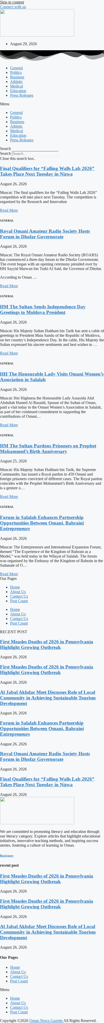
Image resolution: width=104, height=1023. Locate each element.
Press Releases (21, 95)
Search (5, 153)
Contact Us (19, 596)
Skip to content (12, 2)
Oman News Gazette (46, 1020)
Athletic (16, 81)
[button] (52, 104)
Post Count (19, 601)
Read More (9, 210)
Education (18, 91)
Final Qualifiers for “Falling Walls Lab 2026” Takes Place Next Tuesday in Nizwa (47, 171)
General (16, 68)
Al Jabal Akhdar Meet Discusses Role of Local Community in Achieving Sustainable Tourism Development (48, 698)
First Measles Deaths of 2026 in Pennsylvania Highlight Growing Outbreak (46, 644)
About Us (18, 592)
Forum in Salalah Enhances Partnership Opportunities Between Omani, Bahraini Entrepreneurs (42, 523)
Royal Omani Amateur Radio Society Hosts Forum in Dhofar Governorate (45, 233)
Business (17, 77)
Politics (16, 72)
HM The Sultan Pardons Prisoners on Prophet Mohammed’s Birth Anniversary (48, 448)
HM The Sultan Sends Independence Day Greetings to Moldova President (43, 309)
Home (15, 587)
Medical (16, 86)
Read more (6, 855)
